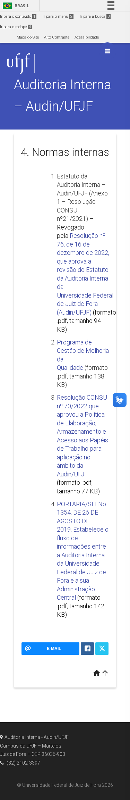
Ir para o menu (57, 16)
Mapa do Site (28, 37)
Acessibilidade (87, 37)
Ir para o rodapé (15, 27)
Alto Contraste (56, 37)
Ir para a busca (95, 16)
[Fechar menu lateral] (107, 51)
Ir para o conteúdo (17, 16)
